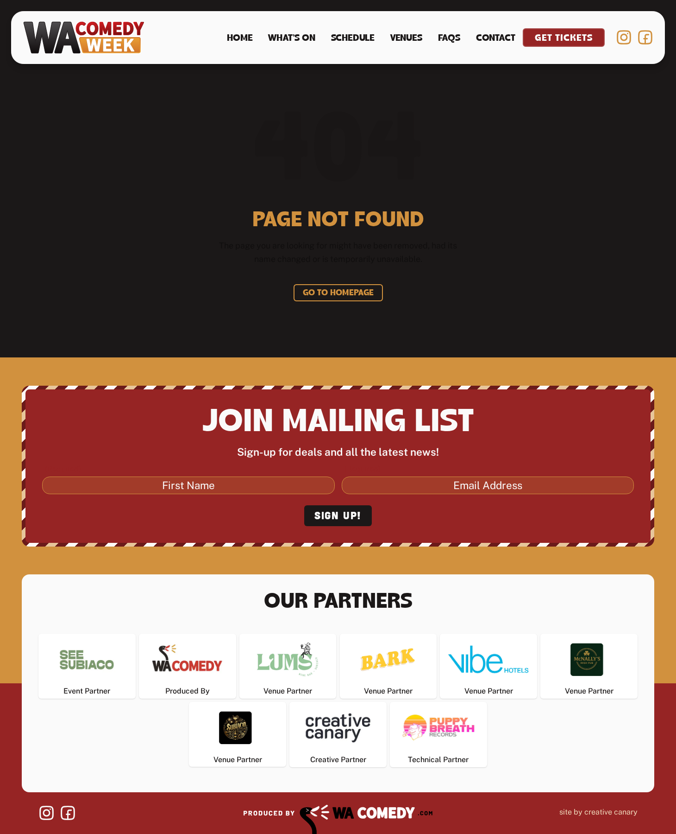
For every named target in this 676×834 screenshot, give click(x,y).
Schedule (353, 38)
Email (362, 469)
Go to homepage (338, 293)
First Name (63, 469)
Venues (406, 38)
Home (239, 38)
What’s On (291, 38)
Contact (495, 38)
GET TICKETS (564, 38)
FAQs (449, 38)
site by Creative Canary (598, 812)
